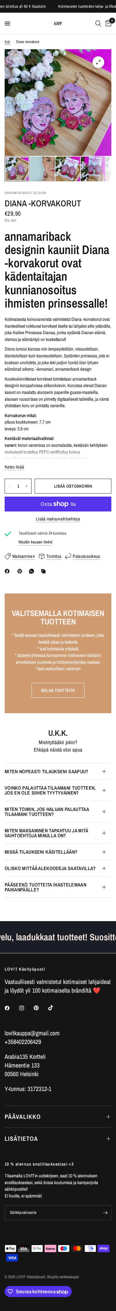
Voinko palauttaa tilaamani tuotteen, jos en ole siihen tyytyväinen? (50, 790)
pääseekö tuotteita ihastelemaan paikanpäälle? (45, 887)
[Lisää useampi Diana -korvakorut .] (26, 486)
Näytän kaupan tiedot (35, 542)
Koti (7, 41)
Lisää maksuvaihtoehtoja (58, 518)
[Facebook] (8, 571)
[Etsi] (98, 23)
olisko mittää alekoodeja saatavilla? (50, 868)
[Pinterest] (21, 571)
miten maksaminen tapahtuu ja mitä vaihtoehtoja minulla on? (46, 833)
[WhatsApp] (33, 571)
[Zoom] (98, 62)
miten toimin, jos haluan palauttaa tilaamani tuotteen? (47, 811)
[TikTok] (55, 1008)
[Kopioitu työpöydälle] (44, 571)
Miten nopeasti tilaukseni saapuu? (46, 771)
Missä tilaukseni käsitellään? (41, 851)
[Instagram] (26, 1008)
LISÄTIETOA (21, 1138)
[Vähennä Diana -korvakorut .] (9, 486)
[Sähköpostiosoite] (105, 1212)
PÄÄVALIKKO (23, 1116)
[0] (107, 23)
